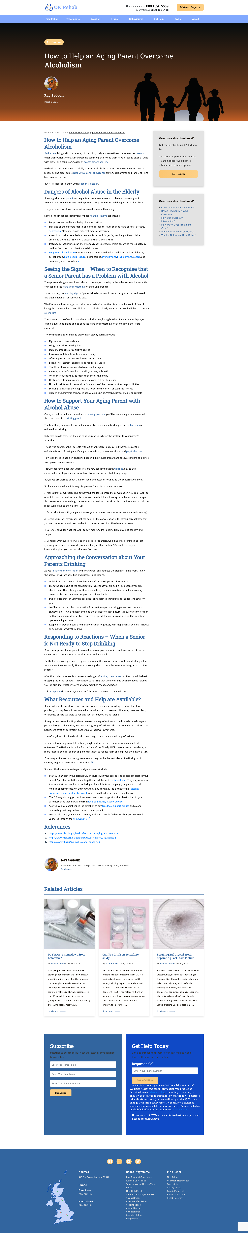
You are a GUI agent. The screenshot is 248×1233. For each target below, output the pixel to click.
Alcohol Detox (133, 1208)
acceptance (56, 691)
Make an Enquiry (190, 7)
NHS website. (80, 818)
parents (140, 153)
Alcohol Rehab (133, 1211)
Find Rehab (52, 19)
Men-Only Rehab (134, 1191)
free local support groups (115, 806)
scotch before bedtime (96, 162)
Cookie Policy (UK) (176, 1191)
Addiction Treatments (178, 1180)
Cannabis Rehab (134, 1215)
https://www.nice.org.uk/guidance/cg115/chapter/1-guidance (81, 837)
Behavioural (136, 19)
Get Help (159, 19)
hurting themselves (110, 676)
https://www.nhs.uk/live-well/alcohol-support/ (73, 842)
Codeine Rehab (133, 1204)
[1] (79, 260)
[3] (89, 818)
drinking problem (96, 414)
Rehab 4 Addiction (176, 1194)
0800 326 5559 (157, 6)
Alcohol (95, 19)
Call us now (178, 173)
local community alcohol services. (106, 801)
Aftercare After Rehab (136, 1201)
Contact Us (172, 1184)
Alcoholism (54, 42)
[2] (92, 762)
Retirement (50, 153)
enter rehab (133, 425)
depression (55, 231)
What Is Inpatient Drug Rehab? (177, 231)
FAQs (178, 19)
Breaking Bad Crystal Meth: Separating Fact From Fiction (175, 956)
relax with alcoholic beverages (89, 172)
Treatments (73, 19)
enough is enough (88, 183)
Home (47, 132)
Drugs (114, 19)
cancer (136, 256)
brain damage (124, 256)
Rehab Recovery (175, 1197)
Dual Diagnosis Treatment (139, 1177)
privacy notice (156, 1092)
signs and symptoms (74, 286)
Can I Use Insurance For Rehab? (178, 207)
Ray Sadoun (54, 95)
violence (118, 468)
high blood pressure (74, 256)
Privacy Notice (174, 1187)
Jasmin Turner (58, 963)
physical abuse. (134, 451)
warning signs (72, 293)
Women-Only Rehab (136, 1180)
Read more (66, 869)
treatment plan (118, 780)
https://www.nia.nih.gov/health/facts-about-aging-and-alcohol (82, 833)
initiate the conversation (65, 570)
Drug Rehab (132, 1218)
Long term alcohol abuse (62, 252)
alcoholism (50, 312)
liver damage (109, 256)
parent (69, 198)
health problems (98, 215)
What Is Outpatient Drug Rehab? (178, 235)
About (195, 19)
